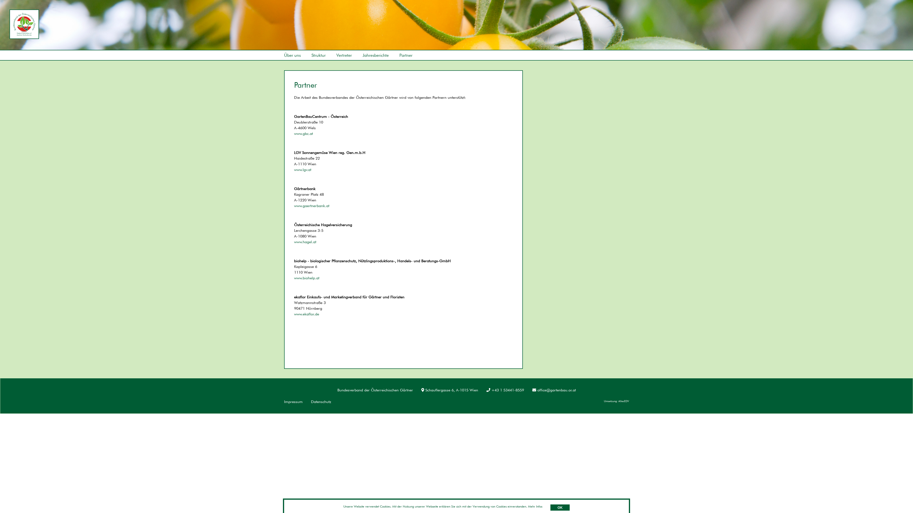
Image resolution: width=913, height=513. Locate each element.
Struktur (318, 55)
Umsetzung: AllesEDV (616, 401)
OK (560, 507)
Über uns (292, 55)
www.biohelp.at (306, 278)
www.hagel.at (305, 242)
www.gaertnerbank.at (311, 206)
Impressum (293, 401)
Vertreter (344, 55)
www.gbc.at (303, 133)
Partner (406, 55)
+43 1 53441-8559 (507, 390)
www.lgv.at (302, 169)
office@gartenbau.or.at (556, 390)
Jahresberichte (376, 55)
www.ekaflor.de (306, 314)
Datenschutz (321, 401)
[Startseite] (24, 24)
